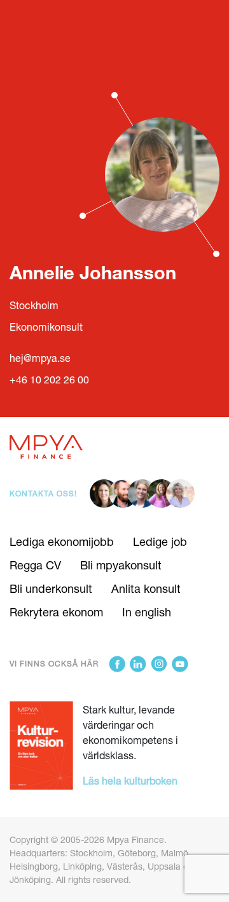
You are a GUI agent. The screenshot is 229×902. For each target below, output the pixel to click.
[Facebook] (117, 664)
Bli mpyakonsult (121, 565)
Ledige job (160, 541)
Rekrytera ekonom (56, 612)
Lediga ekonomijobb (62, 541)
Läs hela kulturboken (130, 780)
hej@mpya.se (40, 358)
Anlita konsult (146, 588)
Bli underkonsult (51, 588)
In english (146, 612)
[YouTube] (180, 664)
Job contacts (41, 14)
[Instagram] (159, 664)
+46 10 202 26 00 (49, 379)
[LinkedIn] (138, 664)
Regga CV (35, 565)
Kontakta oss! (43, 493)
